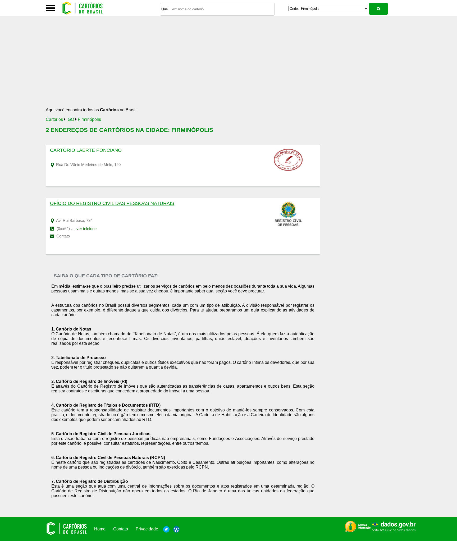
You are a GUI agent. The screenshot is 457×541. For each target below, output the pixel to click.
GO (71, 119)
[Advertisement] (185, 67)
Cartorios (54, 119)
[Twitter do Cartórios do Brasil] (166, 529)
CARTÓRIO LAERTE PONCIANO (86, 150)
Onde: (294, 9)
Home (100, 529)
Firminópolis (89, 119)
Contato (62, 236)
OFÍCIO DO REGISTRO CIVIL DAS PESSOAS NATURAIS (112, 203)
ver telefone (86, 228)
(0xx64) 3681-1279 (73, 228)
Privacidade (147, 529)
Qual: (165, 9)
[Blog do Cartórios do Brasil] (175, 529)
